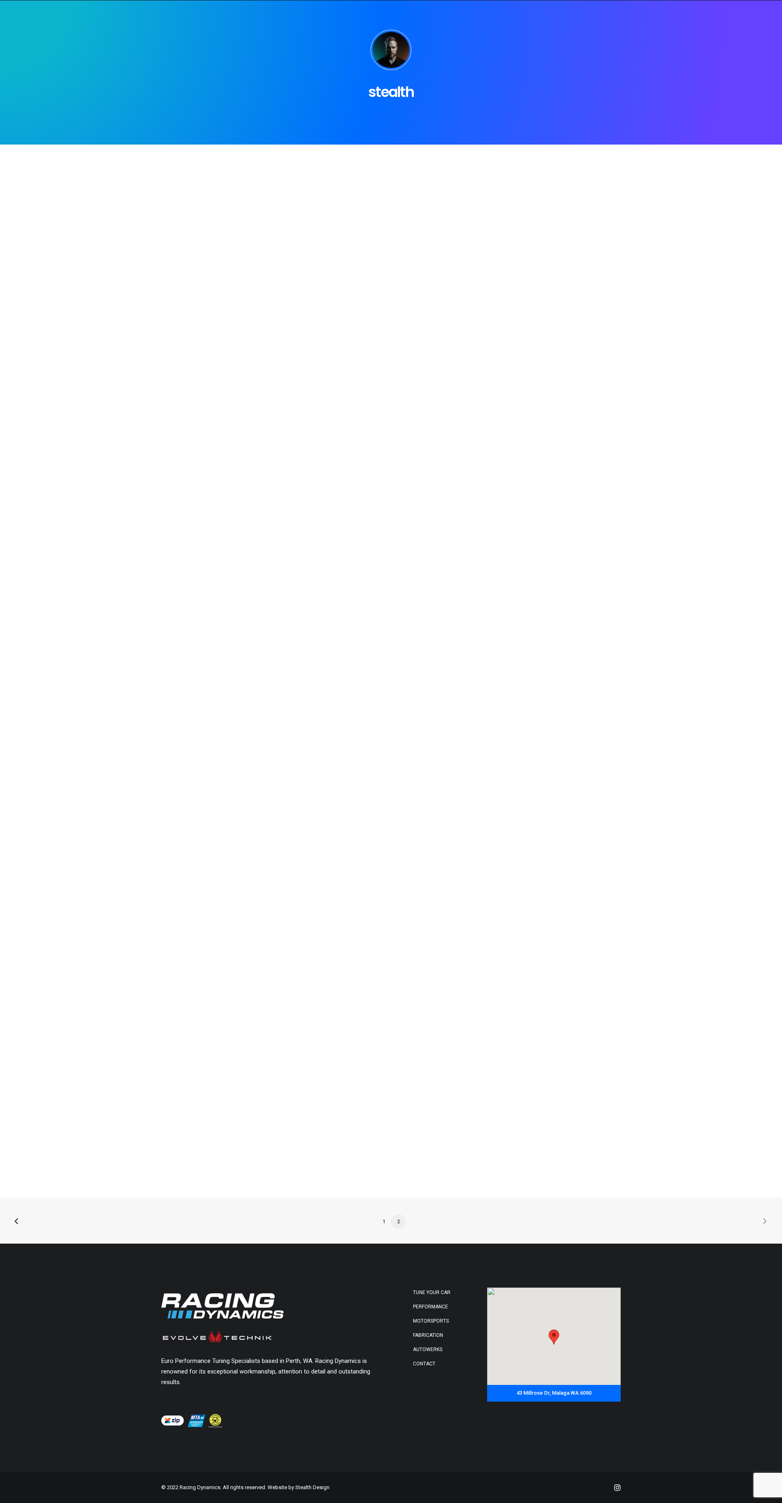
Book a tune (676, 16)
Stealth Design (312, 1487)
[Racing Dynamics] (36, 16)
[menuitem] (476, 16)
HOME (476, 16)
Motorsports (431, 1321)
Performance (430, 1307)
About (638, 16)
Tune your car (431, 1292)
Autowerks (427, 1349)
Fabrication (428, 1335)
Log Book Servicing (554, 16)
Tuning (505, 16)
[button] (750, 19)
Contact (718, 16)
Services (604, 16)
